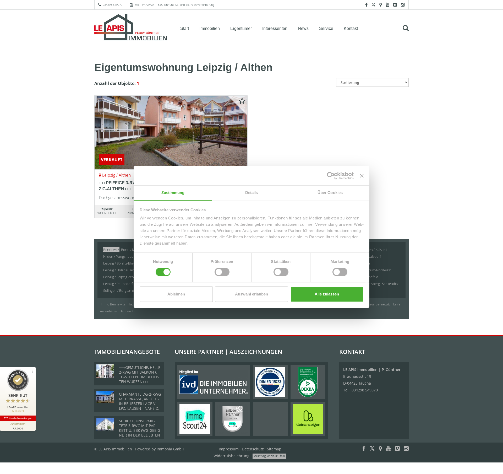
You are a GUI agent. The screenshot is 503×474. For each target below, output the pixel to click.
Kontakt (351, 28)
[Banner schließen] (362, 175)
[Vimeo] (395, 5)
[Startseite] (130, 28)
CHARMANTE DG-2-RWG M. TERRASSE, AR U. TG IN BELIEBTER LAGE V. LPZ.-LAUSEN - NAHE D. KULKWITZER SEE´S (140, 404)
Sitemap (274, 448)
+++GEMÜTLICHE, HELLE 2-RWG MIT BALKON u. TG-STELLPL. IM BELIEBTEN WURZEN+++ (139, 374)
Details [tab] (251, 192)
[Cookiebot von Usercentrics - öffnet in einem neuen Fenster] (331, 176)
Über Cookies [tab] (330, 192)
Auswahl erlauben (251, 294)
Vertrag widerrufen (269, 456)
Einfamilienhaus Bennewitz (371, 304)
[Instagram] (402, 5)
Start (184, 28)
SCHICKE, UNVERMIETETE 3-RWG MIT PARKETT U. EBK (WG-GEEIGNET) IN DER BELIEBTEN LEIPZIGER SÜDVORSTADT (140, 432)
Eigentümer (241, 28)
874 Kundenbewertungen (18, 418)
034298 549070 (112, 5)
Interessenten (274, 28)
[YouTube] (387, 5)
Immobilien (209, 28)
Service (326, 28)
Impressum (229, 448)
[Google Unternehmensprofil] (380, 5)
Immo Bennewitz (113, 304)
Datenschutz (253, 448)
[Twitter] (373, 5)
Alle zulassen (327, 294)
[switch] (222, 272)
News (303, 28)
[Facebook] (366, 5)
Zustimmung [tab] (173, 192)
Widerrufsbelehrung (231, 455)
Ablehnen (176, 294)
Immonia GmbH (170, 448)
